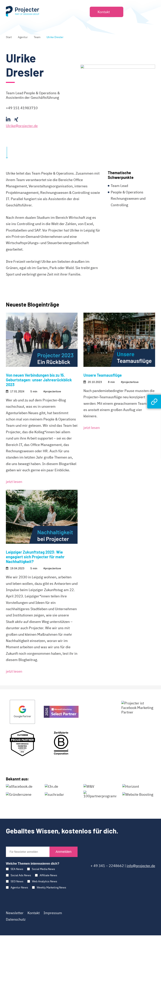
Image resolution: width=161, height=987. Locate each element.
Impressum (53, 913)
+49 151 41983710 (22, 108)
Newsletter (15, 913)
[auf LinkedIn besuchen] (8, 119)
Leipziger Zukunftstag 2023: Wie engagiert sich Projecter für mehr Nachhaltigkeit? (35, 557)
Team (37, 37)
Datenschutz (16, 919)
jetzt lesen (14, 481)
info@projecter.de (141, 865)
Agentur (23, 37)
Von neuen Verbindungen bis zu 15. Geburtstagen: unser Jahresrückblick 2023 (39, 380)
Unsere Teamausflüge (102, 375)
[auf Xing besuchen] (16, 119)
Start (9, 37)
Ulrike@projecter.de (22, 126)
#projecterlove (52, 391)
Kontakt (33, 913)
